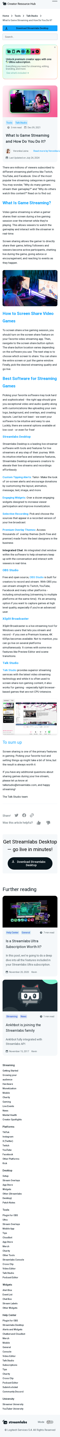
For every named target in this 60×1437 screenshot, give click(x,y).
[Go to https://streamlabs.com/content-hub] (19, 4)
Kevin (34, 972)
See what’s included (16, 73)
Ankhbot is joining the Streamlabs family (23, 1027)
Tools (18, 16)
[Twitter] (16, 816)
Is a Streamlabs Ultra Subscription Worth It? (23, 944)
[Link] (32, 815)
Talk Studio (32, 16)
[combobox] (30, 37)
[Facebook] (24, 816)
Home (6, 16)
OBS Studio (37, 577)
